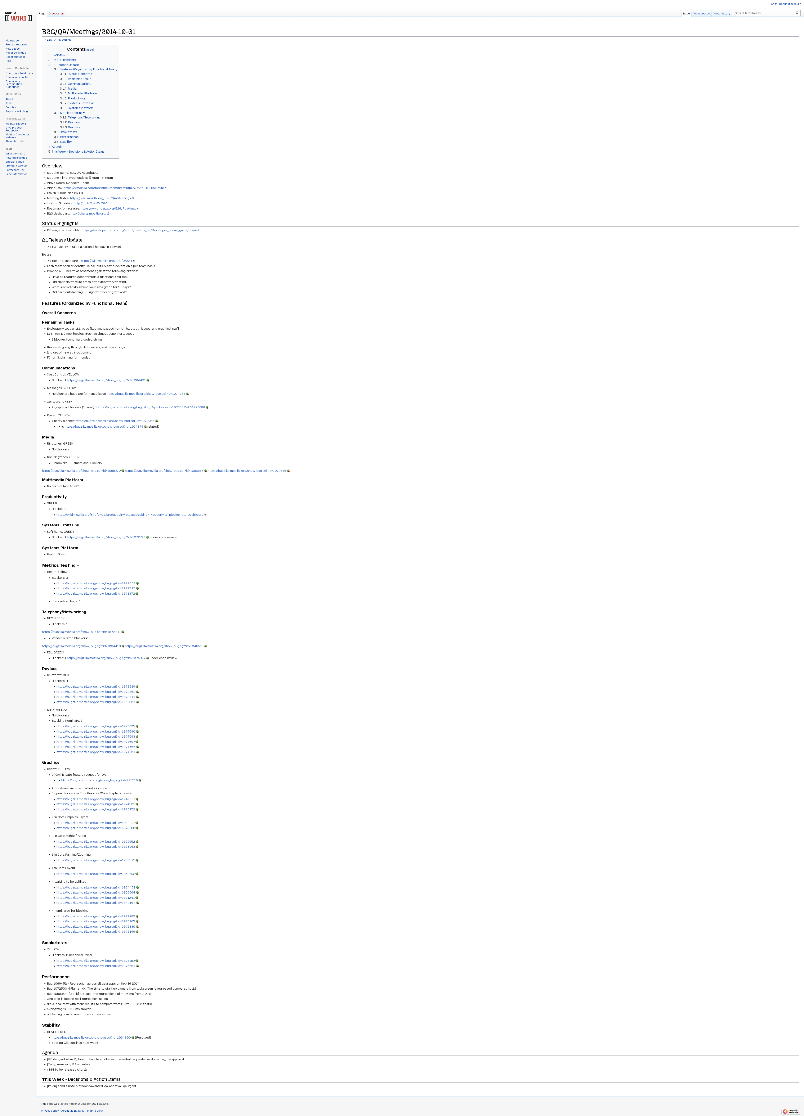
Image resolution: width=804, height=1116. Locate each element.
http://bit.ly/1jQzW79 (89, 203)
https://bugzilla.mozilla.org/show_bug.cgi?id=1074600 (96, 747)
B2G (49, 39)
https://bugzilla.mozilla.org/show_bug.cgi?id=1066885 (164, 471)
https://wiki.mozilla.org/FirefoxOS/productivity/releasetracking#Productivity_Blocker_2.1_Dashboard (130, 515)
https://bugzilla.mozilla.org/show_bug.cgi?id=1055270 (81, 471)
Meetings (65, 39)
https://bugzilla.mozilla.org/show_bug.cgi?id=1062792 (96, 874)
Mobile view (95, 1110)
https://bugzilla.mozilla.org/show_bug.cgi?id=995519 (99, 780)
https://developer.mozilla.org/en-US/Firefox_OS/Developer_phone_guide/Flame (140, 230)
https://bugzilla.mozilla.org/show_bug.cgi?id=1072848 (96, 697)
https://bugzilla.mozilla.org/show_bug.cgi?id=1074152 (96, 961)
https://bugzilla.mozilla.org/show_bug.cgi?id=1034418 (81, 646)
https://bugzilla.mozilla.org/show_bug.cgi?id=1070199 (96, 931)
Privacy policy (50, 1110)
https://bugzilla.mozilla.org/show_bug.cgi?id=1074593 (96, 736)
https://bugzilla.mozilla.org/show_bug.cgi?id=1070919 (96, 686)
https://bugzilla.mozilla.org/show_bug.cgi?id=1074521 (96, 804)
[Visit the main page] (18, 16)
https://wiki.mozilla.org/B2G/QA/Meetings (100, 198)
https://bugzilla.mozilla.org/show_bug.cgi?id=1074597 (96, 742)
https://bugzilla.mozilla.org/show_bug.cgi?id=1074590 (96, 731)
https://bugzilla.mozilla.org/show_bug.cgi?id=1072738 (81, 632)
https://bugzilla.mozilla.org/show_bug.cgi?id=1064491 (106, 380)
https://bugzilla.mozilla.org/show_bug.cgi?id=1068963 (96, 847)
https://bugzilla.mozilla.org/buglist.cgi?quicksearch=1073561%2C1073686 (151, 407)
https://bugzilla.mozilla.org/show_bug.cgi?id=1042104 (96, 903)
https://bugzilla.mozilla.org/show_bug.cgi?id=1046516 (164, 646)
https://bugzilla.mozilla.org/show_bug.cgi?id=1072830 (96, 926)
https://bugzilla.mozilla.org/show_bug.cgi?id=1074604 (96, 752)
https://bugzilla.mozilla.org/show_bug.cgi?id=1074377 (106, 658)
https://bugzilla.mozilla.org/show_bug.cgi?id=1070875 (96, 588)
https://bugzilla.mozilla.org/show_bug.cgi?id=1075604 (96, 966)
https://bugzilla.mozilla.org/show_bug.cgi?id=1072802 (96, 692)
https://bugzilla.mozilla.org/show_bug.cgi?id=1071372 (96, 593)
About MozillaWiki (73, 1110)
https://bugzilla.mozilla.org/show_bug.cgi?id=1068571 (96, 860)
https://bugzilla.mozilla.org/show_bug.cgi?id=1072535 (247, 471)
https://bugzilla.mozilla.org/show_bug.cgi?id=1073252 (96, 809)
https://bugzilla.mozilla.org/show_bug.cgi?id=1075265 (96, 921)
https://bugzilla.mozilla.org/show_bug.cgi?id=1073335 (96, 726)
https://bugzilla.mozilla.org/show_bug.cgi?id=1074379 (104, 426)
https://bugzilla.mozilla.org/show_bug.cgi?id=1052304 (96, 702)
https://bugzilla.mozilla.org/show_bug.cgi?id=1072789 (96, 916)
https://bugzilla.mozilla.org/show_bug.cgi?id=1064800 (91, 1037)
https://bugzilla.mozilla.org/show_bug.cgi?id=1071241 (96, 898)
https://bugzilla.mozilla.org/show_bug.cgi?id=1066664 (96, 892)
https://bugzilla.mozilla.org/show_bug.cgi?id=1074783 (146, 394)
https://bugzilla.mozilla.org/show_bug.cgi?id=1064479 (96, 887)
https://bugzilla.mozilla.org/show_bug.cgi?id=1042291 (96, 799)
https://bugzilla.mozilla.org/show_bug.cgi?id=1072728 (106, 537)
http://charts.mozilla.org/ (89, 213)
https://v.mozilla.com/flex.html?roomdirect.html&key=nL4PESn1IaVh (113, 188)
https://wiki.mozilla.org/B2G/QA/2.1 (106, 261)
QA (55, 39)
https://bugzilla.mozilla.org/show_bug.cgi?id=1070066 (115, 421)
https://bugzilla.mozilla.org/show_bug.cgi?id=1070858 (96, 583)
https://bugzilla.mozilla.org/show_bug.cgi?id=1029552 (96, 841)
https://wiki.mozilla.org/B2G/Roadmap (108, 208)
